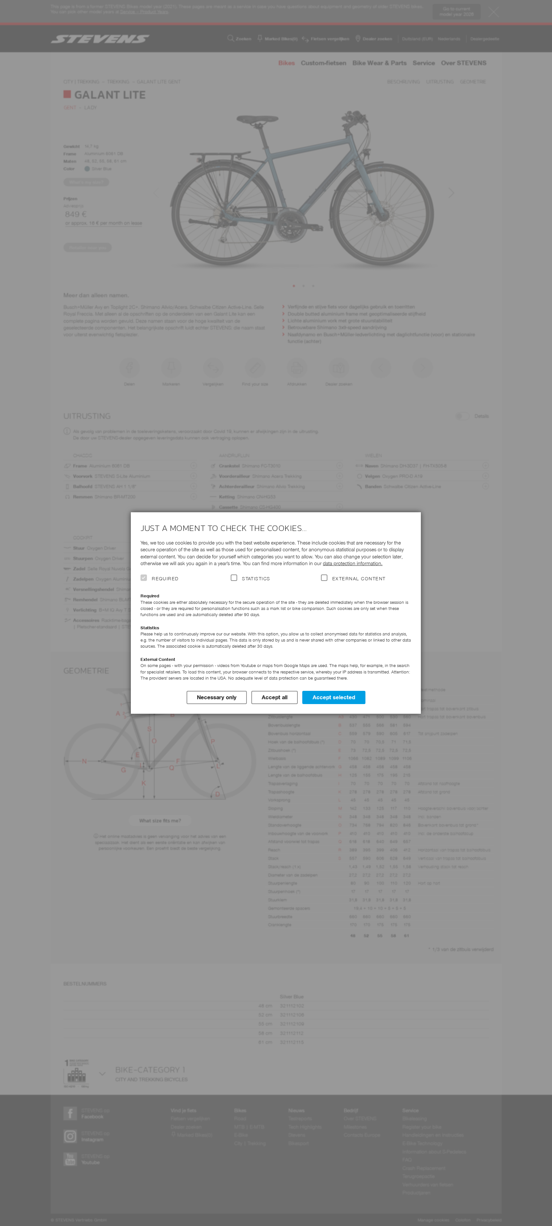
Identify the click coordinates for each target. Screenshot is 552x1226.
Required (165, 578)
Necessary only (217, 697)
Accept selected (334, 697)
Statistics (256, 578)
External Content (358, 578)
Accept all (274, 697)
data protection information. (353, 563)
